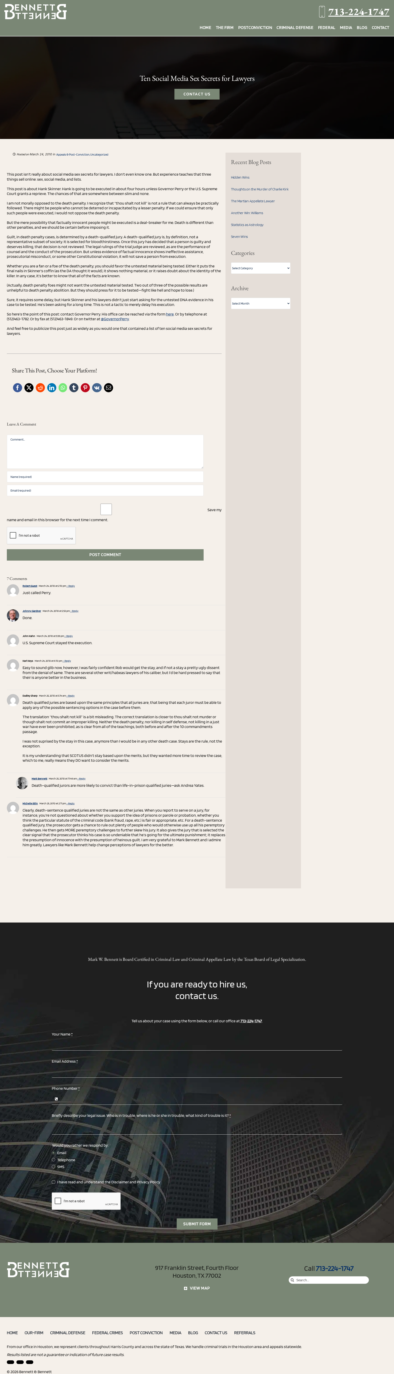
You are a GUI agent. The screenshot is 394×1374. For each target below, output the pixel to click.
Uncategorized (99, 154)
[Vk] (97, 387)
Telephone (66, 1159)
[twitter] (29, 1362)
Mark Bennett (39, 778)
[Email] (108, 387)
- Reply (70, 585)
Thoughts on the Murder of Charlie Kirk (260, 189)
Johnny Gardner (32, 611)
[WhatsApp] (62, 387)
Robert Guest (30, 585)
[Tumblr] (74, 387)
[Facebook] (17, 387)
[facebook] (20, 1362)
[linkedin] (10, 1362)
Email (61, 1152)
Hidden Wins (240, 177)
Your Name (62, 1034)
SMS (60, 1166)
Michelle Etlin (30, 803)
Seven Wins (239, 236)
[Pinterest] (85, 387)
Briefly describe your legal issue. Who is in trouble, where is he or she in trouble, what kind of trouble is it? (141, 1115)
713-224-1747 (358, 11)
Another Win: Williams (247, 213)
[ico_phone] (38, 1263)
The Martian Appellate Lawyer (253, 201)
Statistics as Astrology (247, 225)
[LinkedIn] (51, 387)
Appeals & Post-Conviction (72, 154)
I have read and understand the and (108, 1181)
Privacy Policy (148, 1181)
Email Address (65, 1061)
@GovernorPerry (115, 318)
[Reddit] (40, 387)
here (170, 314)
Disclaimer (120, 1181)
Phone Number (66, 1088)
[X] (29, 387)
